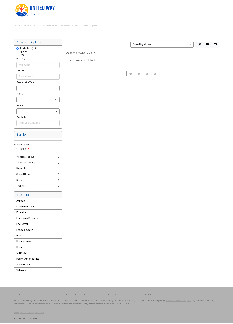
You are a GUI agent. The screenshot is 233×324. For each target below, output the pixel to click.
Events (19, 105)
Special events (23, 264)
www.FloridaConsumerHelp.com (178, 301)
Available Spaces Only (24, 51)
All (36, 48)
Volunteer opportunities (45, 25)
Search (20, 70)
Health (19, 235)
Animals (20, 200)
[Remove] (28, 149)
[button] (199, 45)
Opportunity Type (25, 82)
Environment (22, 224)
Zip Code (21, 117)
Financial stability (24, 229)
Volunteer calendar (69, 25)
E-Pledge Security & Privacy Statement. (29, 313)
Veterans (21, 270)
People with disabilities (27, 258)
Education (21, 212)
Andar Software (30, 319)
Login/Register (89, 25)
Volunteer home (23, 25)
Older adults (22, 253)
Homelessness (23, 241)
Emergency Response (27, 218)
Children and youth (25, 206)
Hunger (20, 247)
